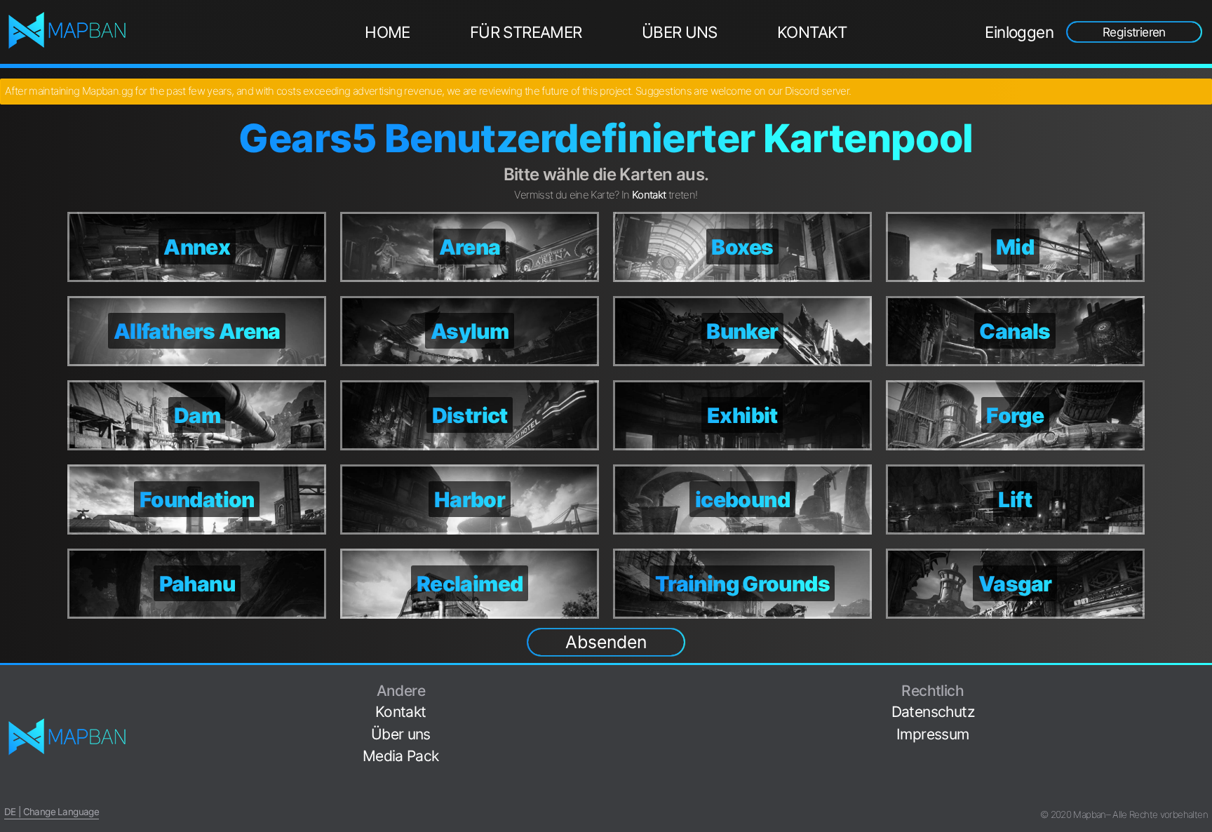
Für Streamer (526, 31)
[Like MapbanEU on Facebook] (1202, 684)
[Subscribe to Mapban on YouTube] (1202, 771)
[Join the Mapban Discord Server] (1202, 793)
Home (387, 31)
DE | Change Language (51, 811)
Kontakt (812, 31)
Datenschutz (932, 711)
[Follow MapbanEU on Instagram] (1202, 727)
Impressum (932, 734)
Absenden (606, 641)
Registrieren (1134, 32)
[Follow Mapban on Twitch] (1202, 749)
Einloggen (1019, 31)
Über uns (680, 31)
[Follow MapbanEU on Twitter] (1202, 705)
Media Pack (401, 756)
